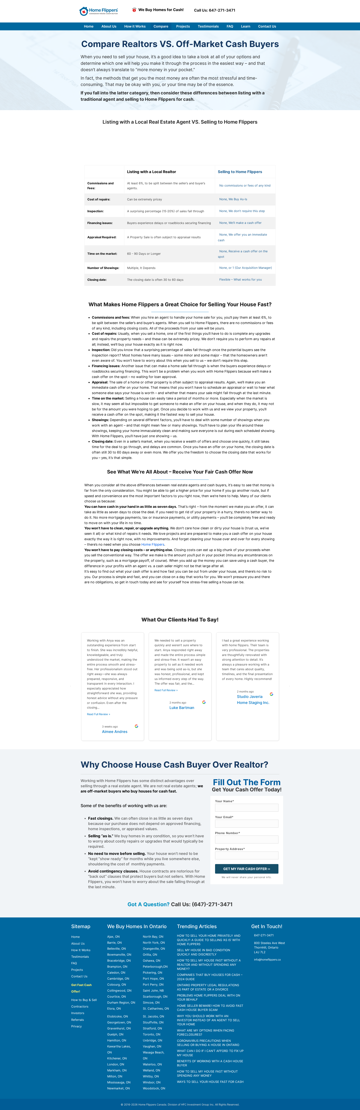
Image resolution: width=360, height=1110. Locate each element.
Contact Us (79, 976)
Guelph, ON (115, 1034)
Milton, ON (114, 1076)
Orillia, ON (150, 954)
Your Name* (224, 801)
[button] (214, 10)
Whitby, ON (151, 1076)
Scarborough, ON (155, 996)
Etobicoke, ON (117, 1016)
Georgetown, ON (119, 1022)
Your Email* (224, 817)
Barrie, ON (114, 942)
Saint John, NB (153, 990)
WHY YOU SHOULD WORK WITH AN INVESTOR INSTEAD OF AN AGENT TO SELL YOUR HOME (208, 1020)
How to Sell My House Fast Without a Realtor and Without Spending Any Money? (209, 964)
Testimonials (80, 956)
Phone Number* (227, 833)
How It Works (80, 950)
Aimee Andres (115, 731)
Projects (77, 970)
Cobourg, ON (116, 984)
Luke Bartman (182, 707)
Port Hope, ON (153, 978)
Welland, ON (151, 1070)
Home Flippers (152, 544)
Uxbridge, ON (152, 1040)
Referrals (77, 1020)
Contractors (79, 1006)
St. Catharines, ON (156, 1008)
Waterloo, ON (152, 1064)
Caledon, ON (116, 972)
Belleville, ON (116, 948)
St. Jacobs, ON (153, 1016)
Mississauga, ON (118, 1082)
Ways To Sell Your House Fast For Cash (210, 1082)
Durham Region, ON (121, 1002)
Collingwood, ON (119, 990)
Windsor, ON (151, 1082)
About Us (78, 943)
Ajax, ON (113, 936)
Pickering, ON (152, 972)
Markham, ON (117, 1070)
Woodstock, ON (154, 1088)
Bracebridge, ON (119, 960)
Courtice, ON (116, 996)
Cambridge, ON (118, 978)
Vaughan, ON (152, 1046)
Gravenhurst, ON (119, 1028)
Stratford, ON (152, 1028)
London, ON (115, 1064)
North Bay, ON (153, 936)
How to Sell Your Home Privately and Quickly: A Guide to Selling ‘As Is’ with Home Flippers (209, 940)
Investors (77, 1013)
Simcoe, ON (151, 1002)
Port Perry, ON (153, 984)
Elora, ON (114, 1008)
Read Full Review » (98, 714)
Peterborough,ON (155, 966)
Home (75, 937)
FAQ (74, 963)
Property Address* (230, 849)
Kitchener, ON (117, 1058)
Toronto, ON (151, 1034)
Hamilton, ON (116, 1040)
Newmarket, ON (118, 1088)
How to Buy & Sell (84, 1000)
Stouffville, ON (153, 1022)
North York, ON (154, 942)
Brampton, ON (117, 966)
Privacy (76, 1026)
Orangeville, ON (154, 948)
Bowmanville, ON (119, 954)
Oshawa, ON (151, 960)
